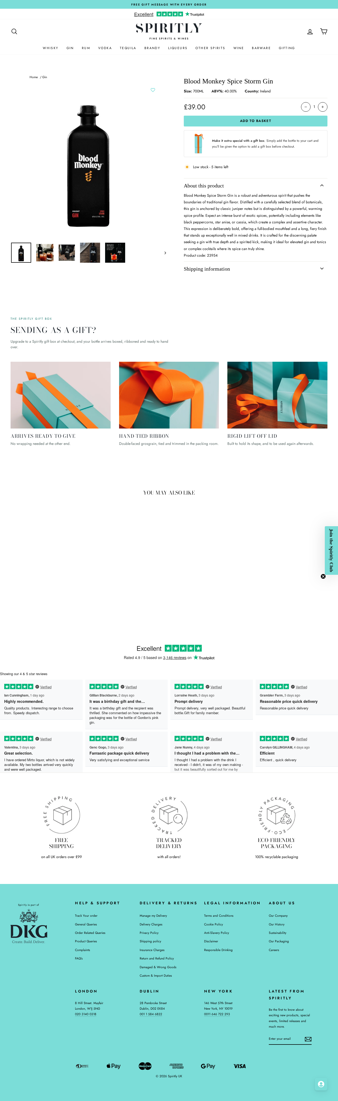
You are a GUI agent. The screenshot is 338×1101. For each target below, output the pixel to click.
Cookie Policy (213, 924)
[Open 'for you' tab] (321, 1084)
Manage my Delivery (153, 915)
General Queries (86, 924)
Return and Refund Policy (157, 958)
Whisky (50, 48)
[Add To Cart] (77, 579)
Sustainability (277, 932)
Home (34, 77)
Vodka (105, 48)
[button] (331, 550)
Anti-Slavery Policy (216, 932)
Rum (86, 48)
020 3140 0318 (85, 1014)
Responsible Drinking (218, 950)
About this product (204, 186)
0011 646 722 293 (217, 1014)
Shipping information (207, 269)
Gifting (287, 48)
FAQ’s (79, 958)
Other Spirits (210, 48)
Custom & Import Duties (156, 975)
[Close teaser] (323, 576)
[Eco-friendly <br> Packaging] (276, 815)
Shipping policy (150, 941)
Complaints (82, 950)
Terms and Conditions (218, 915)
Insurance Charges (152, 950)
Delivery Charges (151, 924)
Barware (261, 48)
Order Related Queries (90, 932)
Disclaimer (211, 941)
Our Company (278, 915)
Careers (274, 950)
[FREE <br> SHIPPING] (61, 815)
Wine (238, 48)
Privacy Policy (149, 932)
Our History (276, 924)
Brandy (152, 48)
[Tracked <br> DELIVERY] (169, 815)
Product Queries (86, 941)
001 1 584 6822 (151, 1014)
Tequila (128, 48)
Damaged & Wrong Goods (158, 967)
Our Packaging (279, 941)
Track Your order (86, 915)
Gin (70, 48)
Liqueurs (177, 48)
